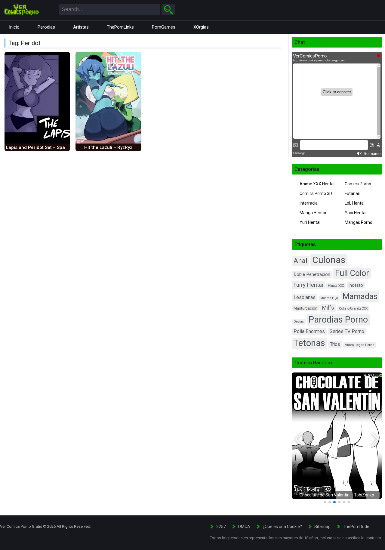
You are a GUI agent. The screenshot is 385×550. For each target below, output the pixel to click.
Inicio (14, 27)
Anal (300, 261)
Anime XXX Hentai (317, 183)
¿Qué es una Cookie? (282, 526)
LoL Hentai (355, 203)
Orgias (299, 321)
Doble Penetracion (312, 274)
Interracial (309, 203)
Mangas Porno (358, 222)
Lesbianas (305, 297)
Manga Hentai (313, 212)
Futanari (352, 193)
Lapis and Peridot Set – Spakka (39, 147)
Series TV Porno (347, 331)
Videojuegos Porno (359, 345)
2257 (221, 526)
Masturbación (305, 308)
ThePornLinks (120, 27)
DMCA (244, 526)
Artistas (81, 27)
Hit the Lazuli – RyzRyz (108, 147)
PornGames (163, 27)
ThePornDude (356, 526)
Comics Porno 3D (316, 193)
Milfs (328, 308)
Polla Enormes (309, 331)
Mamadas (360, 296)
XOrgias (201, 27)
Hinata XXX (336, 285)
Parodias (46, 27)
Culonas (328, 260)
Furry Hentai (308, 285)
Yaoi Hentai (355, 212)
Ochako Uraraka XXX (353, 308)
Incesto (356, 285)
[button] (299, 439)
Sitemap (322, 526)
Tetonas (309, 343)
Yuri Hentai (310, 222)
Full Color (352, 273)
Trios (335, 344)
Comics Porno (358, 183)
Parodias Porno (338, 319)
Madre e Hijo (329, 298)
